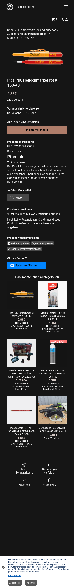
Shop (10, 30)
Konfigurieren (14, 575)
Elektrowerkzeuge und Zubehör (37, 30)
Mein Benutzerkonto (24, 471)
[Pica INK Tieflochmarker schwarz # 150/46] (21, 295)
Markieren (13, 37)
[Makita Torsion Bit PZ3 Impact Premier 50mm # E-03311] (52, 295)
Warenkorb (49, 484)
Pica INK (29, 37)
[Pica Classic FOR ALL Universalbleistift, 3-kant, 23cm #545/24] (21, 410)
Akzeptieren (15, 583)
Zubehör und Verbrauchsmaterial (27, 34)
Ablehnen (31, 583)
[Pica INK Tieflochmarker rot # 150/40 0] (37, 58)
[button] (18, 197)
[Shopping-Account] (66, 19)
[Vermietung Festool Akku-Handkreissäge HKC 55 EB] (52, 410)
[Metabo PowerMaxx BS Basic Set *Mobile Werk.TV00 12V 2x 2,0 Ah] (21, 353)
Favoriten (24, 484)
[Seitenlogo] (20, 6)
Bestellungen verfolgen (50, 471)
